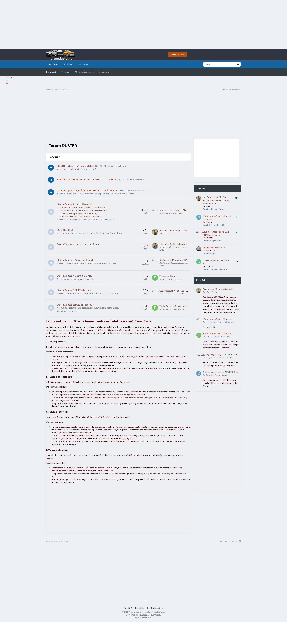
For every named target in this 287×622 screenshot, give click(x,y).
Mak (164, 233)
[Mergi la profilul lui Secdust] (155, 278)
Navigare (53, 64)
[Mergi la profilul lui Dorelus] (198, 373)
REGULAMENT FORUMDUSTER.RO (77, 165)
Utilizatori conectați (84, 72)
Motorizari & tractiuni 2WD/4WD (94, 207)
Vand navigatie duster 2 (214, 247)
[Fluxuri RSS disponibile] (239, 541)
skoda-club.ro (147, 617)
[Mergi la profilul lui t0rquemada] (155, 212)
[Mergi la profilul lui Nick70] (198, 261)
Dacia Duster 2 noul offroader (74, 204)
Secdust (166, 279)
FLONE (209, 336)
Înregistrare (177, 54)
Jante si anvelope (68, 213)
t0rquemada (168, 213)
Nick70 (209, 266)
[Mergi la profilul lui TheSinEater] (155, 292)
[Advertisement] (143, 25)
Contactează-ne (155, 608)
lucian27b (210, 250)
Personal (65, 72)
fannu (165, 309)
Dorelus (209, 375)
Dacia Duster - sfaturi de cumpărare (78, 244)
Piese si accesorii (98, 210)
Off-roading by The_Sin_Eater (175, 290)
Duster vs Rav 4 (167, 276)
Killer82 (209, 237)
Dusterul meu (65, 229)
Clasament (104, 72)
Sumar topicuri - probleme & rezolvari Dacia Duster (87, 190)
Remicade (167, 247)
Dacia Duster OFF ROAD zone (74, 290)
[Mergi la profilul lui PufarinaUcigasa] (155, 261)
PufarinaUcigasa (170, 262)
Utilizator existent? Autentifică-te (145, 54)
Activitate (68, 64)
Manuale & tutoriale (87, 213)
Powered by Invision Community (143, 614)
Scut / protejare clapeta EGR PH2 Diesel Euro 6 (221, 354)
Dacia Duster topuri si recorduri (75, 304)
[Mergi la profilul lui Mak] (155, 232)
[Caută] (238, 64)
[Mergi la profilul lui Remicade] (155, 246)
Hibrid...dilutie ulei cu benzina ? (176, 244)
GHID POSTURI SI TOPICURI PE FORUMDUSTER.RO (87, 179)
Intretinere (83, 210)
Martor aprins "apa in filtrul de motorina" (181, 210)
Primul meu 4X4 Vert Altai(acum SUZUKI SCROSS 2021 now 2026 (216, 200)
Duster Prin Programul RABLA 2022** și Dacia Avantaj (187, 260)
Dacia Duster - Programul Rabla (75, 259)
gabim (209, 222)
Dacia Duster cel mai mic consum (177, 306)
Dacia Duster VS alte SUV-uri (74, 275)
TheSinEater (168, 293)
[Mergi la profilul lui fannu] (155, 308)
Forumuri (51, 72)
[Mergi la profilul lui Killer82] (198, 233)
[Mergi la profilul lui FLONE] (198, 335)
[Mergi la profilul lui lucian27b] (198, 248)
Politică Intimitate (134, 608)
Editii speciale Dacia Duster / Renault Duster (80, 216)
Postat (214, 292)
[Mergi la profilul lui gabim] (198, 217)
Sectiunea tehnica (68, 210)
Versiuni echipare (68, 207)
